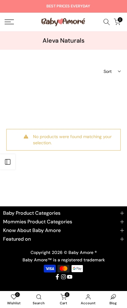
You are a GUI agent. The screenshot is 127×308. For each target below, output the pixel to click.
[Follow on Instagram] (63, 277)
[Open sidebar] (7, 162)
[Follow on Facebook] (57, 277)
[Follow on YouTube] (69, 277)
